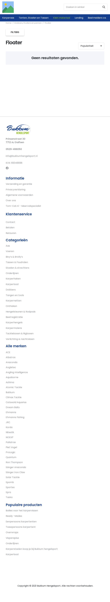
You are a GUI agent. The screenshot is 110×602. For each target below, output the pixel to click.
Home (8, 23)
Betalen (10, 227)
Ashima (10, 382)
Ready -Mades (14, 516)
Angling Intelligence (17, 372)
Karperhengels (14, 322)
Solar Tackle (13, 477)
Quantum (11, 457)
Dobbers (11, 289)
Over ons (11, 200)
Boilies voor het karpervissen (22, 510)
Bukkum (10, 392)
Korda (9, 427)
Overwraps (12, 532)
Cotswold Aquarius (16, 402)
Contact (10, 222)
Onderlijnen (12, 273)
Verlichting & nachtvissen (20, 339)
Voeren (10, 251)
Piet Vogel (11, 447)
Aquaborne (12, 377)
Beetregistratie (14, 317)
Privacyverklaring (15, 189)
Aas (8, 245)
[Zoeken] (104, 7)
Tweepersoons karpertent (21, 527)
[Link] (8, 7)
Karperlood (12, 284)
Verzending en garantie (19, 184)
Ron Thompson (14, 462)
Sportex (10, 487)
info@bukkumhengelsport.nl (22, 156)
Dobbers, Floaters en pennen (28, 23)
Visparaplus (12, 538)
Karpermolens (14, 328)
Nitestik (10, 432)
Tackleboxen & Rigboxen (20, 333)
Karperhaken (13, 278)
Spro (8, 492)
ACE (8, 352)
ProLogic (10, 452)
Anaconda (11, 362)
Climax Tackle (13, 397)
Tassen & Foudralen (17, 262)
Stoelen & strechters (17, 267)
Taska (9, 497)
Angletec (11, 367)
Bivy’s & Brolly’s (14, 256)
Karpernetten (13, 300)
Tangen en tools (15, 295)
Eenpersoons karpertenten (21, 521)
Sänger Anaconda (16, 467)
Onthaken (11, 306)
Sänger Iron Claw (15, 472)
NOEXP (9, 437)
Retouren (11, 233)
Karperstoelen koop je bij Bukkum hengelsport (32, 549)
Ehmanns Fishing (15, 417)
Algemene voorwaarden (19, 195)
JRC (8, 422)
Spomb (10, 482)
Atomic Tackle (14, 387)
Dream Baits (13, 407)
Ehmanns (11, 412)
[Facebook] (7, 168)
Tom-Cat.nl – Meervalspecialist (23, 206)
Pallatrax (11, 442)
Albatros (10, 357)
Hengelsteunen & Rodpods (21, 311)
